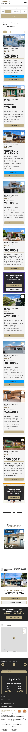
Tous (3, 11)
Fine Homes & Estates (7, 706)
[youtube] (25, 664)
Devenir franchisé (5, 699)
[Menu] (25, 2)
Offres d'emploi (5, 696)
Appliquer (14, 16)
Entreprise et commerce (7, 703)
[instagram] (14, 664)
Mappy (15, 651)
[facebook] (2, 664)
